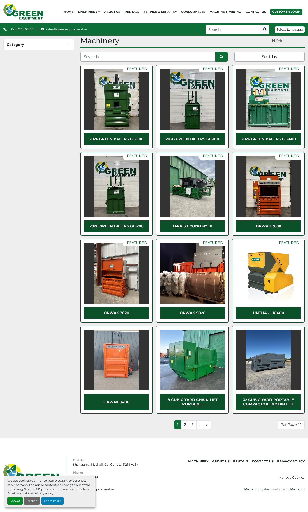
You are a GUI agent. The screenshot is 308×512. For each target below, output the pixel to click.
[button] (88, 12)
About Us (112, 12)
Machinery (87, 12)
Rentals (132, 12)
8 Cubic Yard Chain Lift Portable (193, 402)
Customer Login (286, 11)
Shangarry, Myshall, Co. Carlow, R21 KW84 (106, 464)
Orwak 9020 (192, 313)
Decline (31, 501)
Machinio (297, 489)
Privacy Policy (291, 461)
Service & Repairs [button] (159, 12)
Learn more (52, 501)
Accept (15, 501)
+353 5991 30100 (20, 29)
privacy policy (43, 493)
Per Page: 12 (291, 424)
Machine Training (225, 12)
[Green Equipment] (31, 475)
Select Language (289, 29)
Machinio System (257, 489)
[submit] (264, 29)
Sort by (270, 56)
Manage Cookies (292, 478)
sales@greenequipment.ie (66, 29)
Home (69, 12)
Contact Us (256, 12)
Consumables (193, 12)
